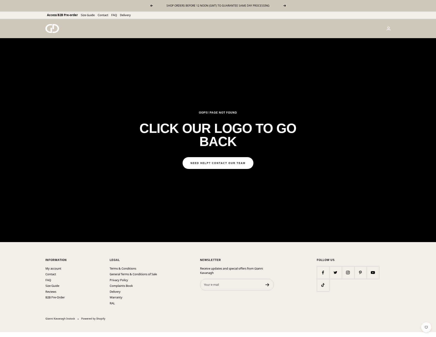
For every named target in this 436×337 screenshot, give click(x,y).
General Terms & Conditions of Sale (133, 274)
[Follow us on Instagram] (348, 272)
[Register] (267, 284)
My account (53, 268)
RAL (112, 303)
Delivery (125, 15)
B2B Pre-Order (55, 297)
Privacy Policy (119, 280)
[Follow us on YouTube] (373, 272)
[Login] (388, 28)
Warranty (116, 297)
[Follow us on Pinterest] (360, 272)
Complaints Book (121, 286)
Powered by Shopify (93, 318)
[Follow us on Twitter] (335, 272)
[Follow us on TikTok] (323, 285)
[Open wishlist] (3, 334)
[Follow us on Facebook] (323, 272)
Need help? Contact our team (218, 163)
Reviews (50, 292)
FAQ (114, 15)
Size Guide (88, 15)
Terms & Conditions (123, 268)
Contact (103, 15)
